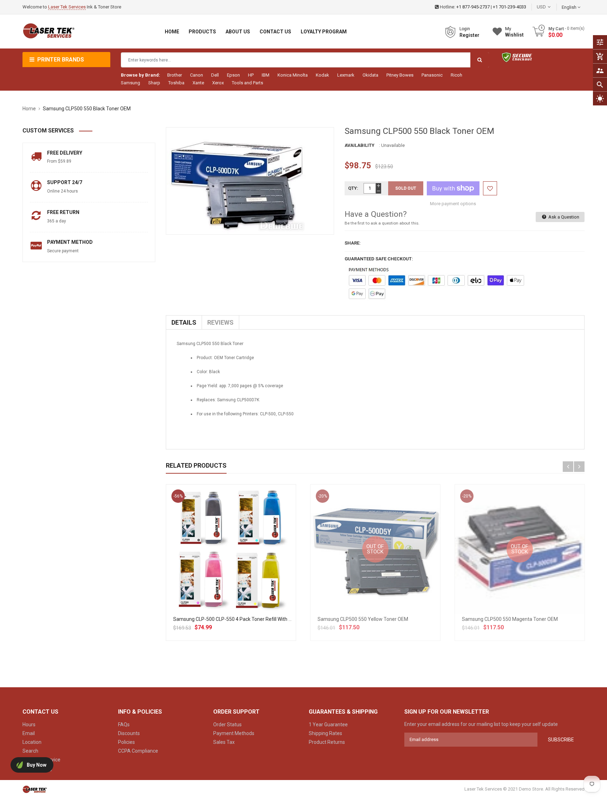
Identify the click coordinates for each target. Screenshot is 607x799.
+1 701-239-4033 (509, 6)
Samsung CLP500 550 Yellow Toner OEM (363, 619)
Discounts (129, 733)
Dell (215, 75)
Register (469, 35)
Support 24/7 (64, 182)
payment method (70, 242)
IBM (265, 75)
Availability (359, 145)
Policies (126, 742)
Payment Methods (233, 733)
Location (31, 742)
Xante (198, 82)
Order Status (227, 724)
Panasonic (432, 75)
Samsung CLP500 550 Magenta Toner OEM (510, 619)
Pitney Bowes (399, 75)
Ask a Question (563, 217)
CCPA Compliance (138, 751)
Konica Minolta (293, 75)
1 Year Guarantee (328, 724)
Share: (353, 243)
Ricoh (456, 75)
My (514, 32)
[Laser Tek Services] (34, 789)
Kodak (322, 75)
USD (551, 6)
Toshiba (176, 82)
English (569, 7)
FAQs (124, 724)
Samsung (130, 82)
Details (183, 322)
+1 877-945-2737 (473, 6)
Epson (233, 75)
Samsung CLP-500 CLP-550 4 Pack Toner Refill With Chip (235, 619)
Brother (174, 75)
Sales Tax (224, 742)
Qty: (353, 188)
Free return (63, 212)
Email (28, 733)
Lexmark (345, 75)
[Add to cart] (231, 571)
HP (251, 75)
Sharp (154, 82)
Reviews (220, 322)
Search (30, 751)
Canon (196, 75)
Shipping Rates (325, 733)
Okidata (370, 75)
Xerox (218, 82)
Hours (28, 724)
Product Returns (327, 742)
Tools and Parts (247, 82)
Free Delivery (64, 153)
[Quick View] (246, 571)
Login (464, 28)
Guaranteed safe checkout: (379, 258)
